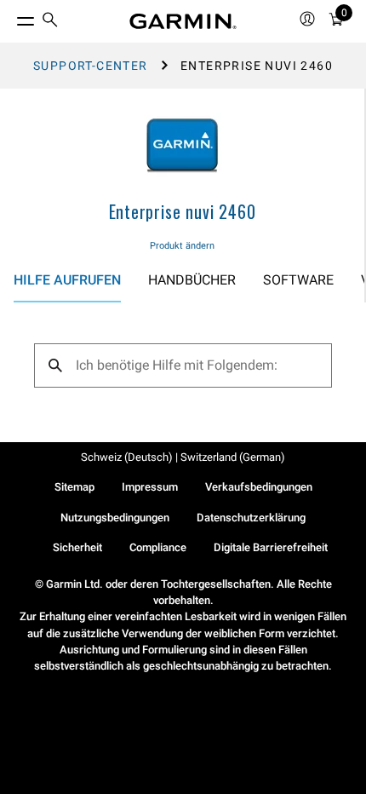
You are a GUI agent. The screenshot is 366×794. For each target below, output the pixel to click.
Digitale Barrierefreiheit (271, 547)
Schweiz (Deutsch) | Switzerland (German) (183, 457)
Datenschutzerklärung (251, 517)
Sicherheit (77, 547)
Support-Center (90, 65)
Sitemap (74, 486)
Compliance (157, 547)
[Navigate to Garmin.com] (183, 21)
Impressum (150, 486)
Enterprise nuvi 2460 (182, 211)
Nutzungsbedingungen (114, 517)
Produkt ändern (182, 245)
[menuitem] (50, 21)
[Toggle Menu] (10, 17)
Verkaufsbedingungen (258, 486)
